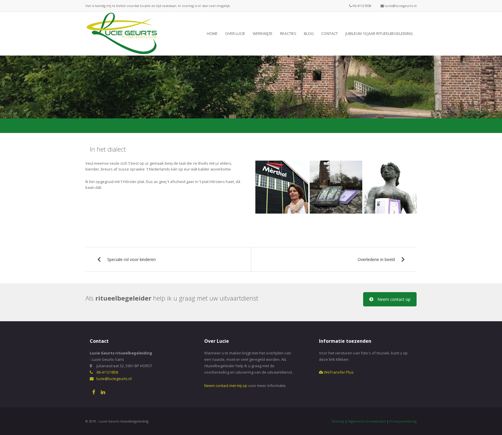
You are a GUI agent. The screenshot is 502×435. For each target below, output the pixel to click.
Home (212, 33)
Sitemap (337, 421)
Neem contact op (393, 299)
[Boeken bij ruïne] (336, 187)
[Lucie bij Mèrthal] (281, 187)
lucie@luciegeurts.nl (400, 5)
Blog (309, 33)
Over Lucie (235, 33)
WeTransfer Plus (338, 372)
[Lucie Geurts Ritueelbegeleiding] (121, 33)
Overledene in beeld (376, 259)
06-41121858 (361, 5)
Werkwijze (262, 33)
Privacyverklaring (403, 421)
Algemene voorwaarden (367, 421)
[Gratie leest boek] (390, 187)
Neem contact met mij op (225, 385)
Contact (329, 33)
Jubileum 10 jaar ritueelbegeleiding (379, 33)
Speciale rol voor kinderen (131, 259)
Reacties (288, 33)
